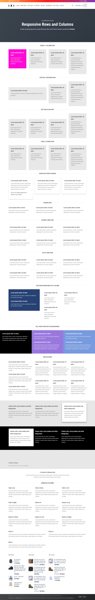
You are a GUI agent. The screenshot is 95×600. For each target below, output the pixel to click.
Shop (17, 5)
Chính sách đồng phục (57, 595)
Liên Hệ (62, 5)
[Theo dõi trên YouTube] (85, 1)
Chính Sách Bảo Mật (23, 595)
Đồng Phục (23, 5)
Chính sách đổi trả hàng (34, 595)
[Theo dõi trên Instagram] (81, 1)
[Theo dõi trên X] (82, 1)
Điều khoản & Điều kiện (14, 595)
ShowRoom (49, 5)
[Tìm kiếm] (72, 5)
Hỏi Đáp (43, 5)
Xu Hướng (37, 5)
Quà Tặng (30, 5)
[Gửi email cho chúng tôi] (84, 1)
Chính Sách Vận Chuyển (46, 595)
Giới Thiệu (56, 5)
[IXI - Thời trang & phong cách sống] (11, 5)
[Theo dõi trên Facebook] (80, 1)
